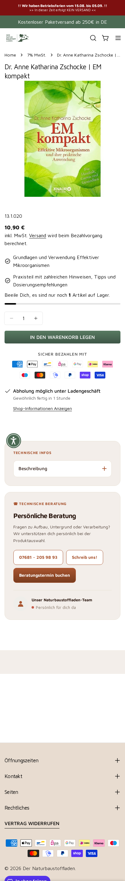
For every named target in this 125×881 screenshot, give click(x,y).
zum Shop (112, 7)
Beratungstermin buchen (44, 575)
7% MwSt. (36, 54)
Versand (37, 235)
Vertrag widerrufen (32, 823)
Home (10, 54)
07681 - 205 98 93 (38, 557)
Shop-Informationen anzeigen (42, 408)
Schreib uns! (84, 557)
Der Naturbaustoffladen (49, 868)
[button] (13, 440)
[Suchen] (93, 38)
